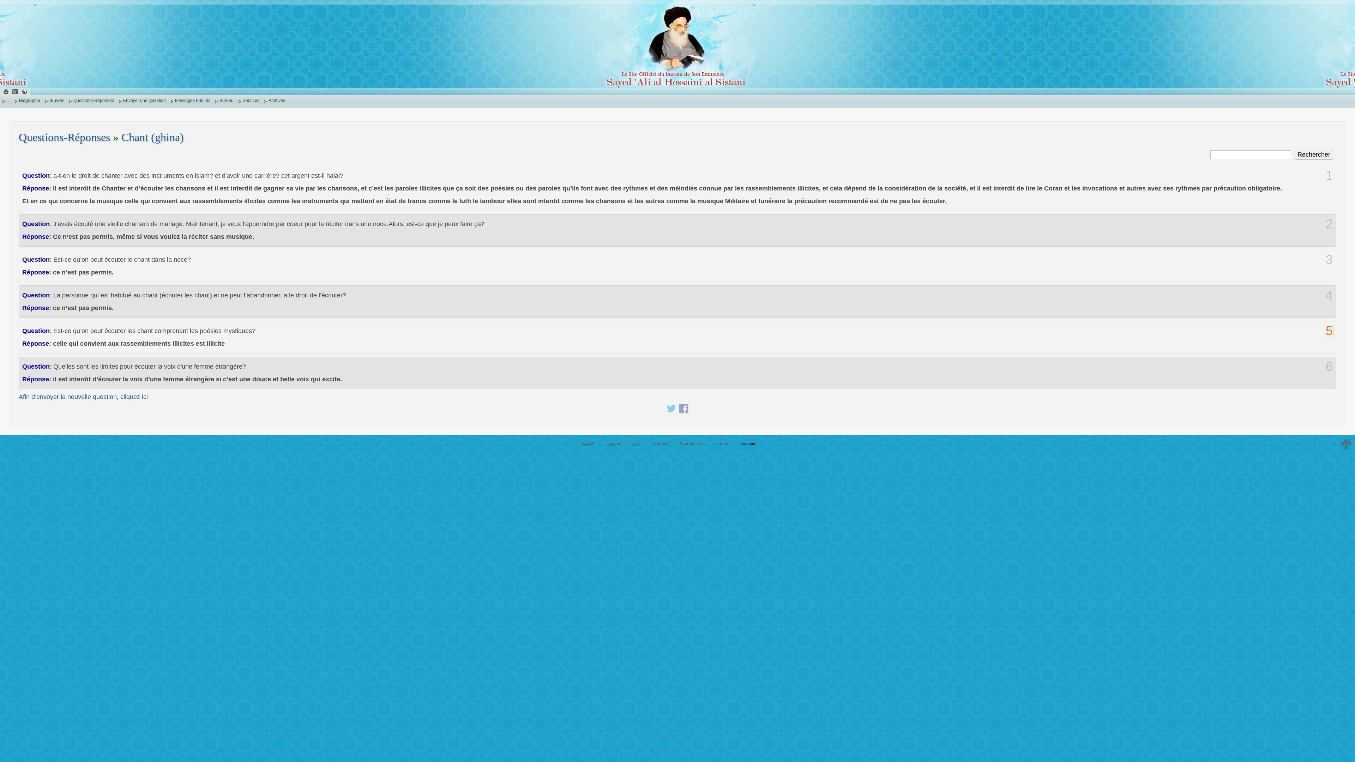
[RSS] (15, 91)
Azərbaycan (691, 443)
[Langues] (24, 91)
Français (748, 443)
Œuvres (56, 100)
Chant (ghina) (152, 137)
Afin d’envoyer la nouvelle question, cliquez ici (83, 396)
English (659, 443)
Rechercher (1313, 154)
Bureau (226, 100)
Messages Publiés (192, 100)
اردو (636, 443)
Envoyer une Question (144, 100)
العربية (588, 443)
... (8, 100)
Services (251, 100)
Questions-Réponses (93, 100)
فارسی (613, 443)
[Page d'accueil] (6, 91)
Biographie (29, 100)
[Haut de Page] (1346, 443)
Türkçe (721, 443)
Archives (277, 100)
